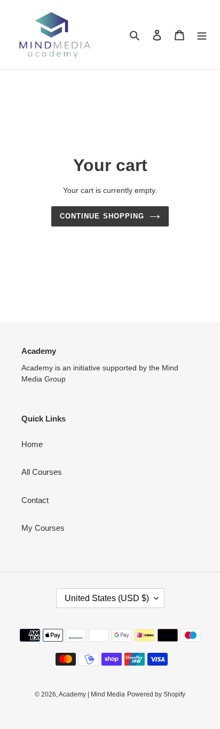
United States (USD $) (107, 598)
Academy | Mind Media (92, 694)
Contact (35, 500)
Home (32, 444)
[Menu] (202, 34)
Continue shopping (102, 216)
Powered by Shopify (156, 694)
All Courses (41, 471)
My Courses (43, 527)
